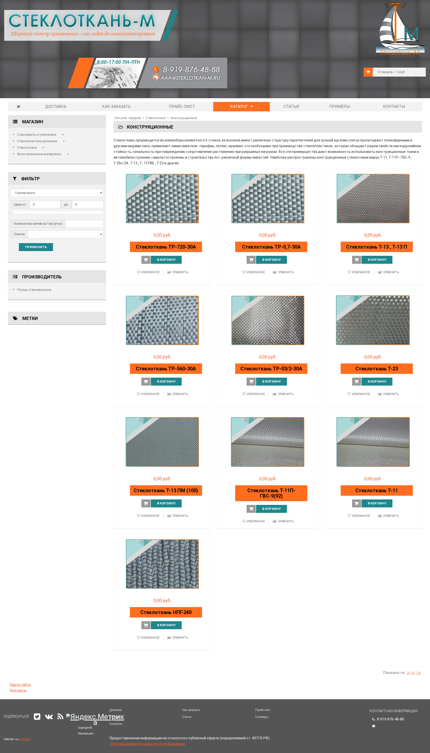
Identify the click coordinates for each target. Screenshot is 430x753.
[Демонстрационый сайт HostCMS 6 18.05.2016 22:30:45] (18, 106)
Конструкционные (184, 118)
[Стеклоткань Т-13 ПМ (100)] (162, 442)
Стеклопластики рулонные (37, 141)
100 (418, 673)
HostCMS (24, 739)
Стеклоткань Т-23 (376, 369)
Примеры (339, 106)
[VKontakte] (49, 716)
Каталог (239, 106)
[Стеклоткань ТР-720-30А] (162, 198)
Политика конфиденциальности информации (147, 744)
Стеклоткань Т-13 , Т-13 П (376, 247)
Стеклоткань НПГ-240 (166, 612)
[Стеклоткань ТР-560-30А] (162, 320)
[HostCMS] (115, 78)
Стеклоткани (27, 147)
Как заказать (116, 106)
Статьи (291, 106)
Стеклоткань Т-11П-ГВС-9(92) (271, 493)
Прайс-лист (182, 106)
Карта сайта (20, 685)
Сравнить (180, 272)
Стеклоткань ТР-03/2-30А (271, 369)
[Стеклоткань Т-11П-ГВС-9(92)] (268, 442)
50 (413, 673)
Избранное (150, 272)
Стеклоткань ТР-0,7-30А (271, 247)
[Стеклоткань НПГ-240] (162, 564)
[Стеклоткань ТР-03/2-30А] (268, 320)
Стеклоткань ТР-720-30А (166, 247)
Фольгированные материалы (39, 154)
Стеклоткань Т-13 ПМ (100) (166, 490)
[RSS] (60, 716)
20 (408, 673)
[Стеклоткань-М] (91, 25)
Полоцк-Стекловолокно (34, 290)
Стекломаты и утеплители (36, 134)
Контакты (394, 106)
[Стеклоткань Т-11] (373, 442)
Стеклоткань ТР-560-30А (166, 369)
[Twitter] (37, 716)
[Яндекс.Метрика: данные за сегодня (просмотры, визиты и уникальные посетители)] (95, 719)
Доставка (55, 106)
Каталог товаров (128, 118)
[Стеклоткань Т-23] (373, 320)
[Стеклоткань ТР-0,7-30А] (268, 198)
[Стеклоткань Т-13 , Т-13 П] (373, 198)
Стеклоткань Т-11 (376, 490)
